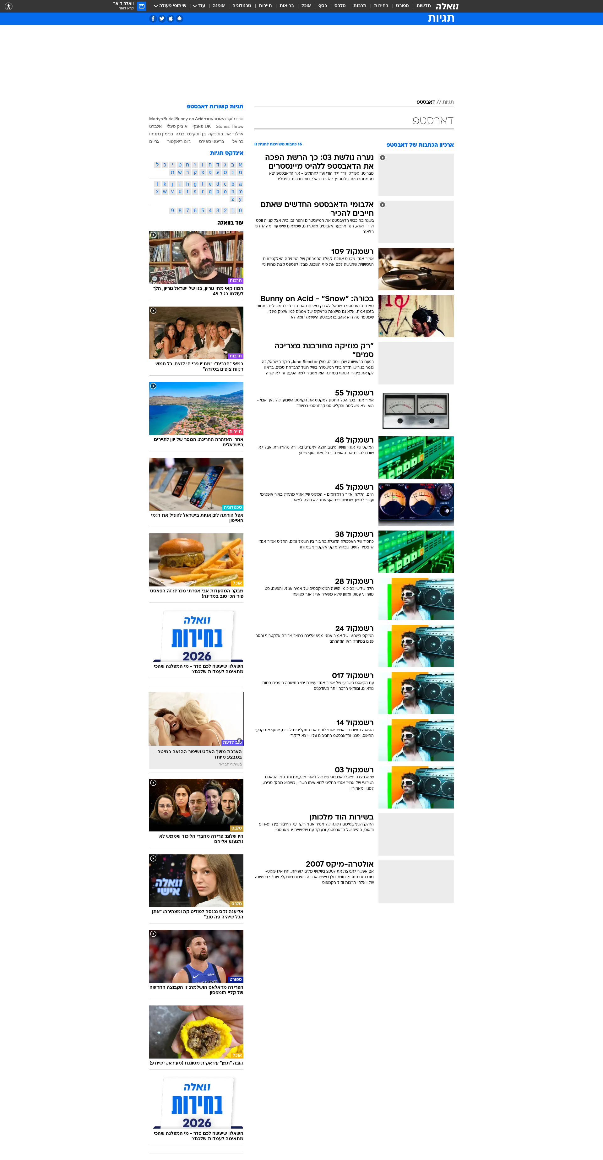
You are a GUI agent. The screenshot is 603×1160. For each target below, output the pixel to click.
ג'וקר (230, 118)
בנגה (180, 133)
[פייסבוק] (153, 19)
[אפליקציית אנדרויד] (179, 19)
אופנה (219, 6)
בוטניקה (215, 133)
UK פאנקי (202, 126)
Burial (169, 118)
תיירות (265, 6)
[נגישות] (9, 6)
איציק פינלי (177, 126)
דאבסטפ (426, 102)
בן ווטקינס (196, 133)
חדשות (423, 6)
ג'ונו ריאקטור (179, 141)
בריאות (287, 6)
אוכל (306, 6)
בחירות (381, 6)
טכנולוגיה (241, 6)
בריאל (237, 141)
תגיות (448, 102)
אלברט (155, 126)
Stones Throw (229, 126)
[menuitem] (420, 6)
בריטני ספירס (211, 141)
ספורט (402, 6)
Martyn (156, 118)
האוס (221, 118)
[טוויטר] (162, 19)
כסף (322, 6)
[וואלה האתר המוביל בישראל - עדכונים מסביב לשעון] (447, 6)
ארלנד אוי (234, 133)
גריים (154, 141)
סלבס (340, 6)
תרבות (360, 6)
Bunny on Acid (189, 118)
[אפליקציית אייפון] (171, 19)
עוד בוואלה (230, 223)
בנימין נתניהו (161, 133)
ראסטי (210, 118)
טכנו (239, 118)
